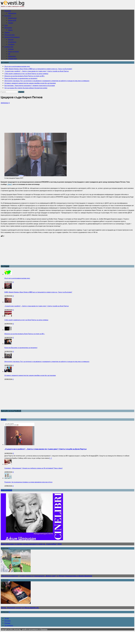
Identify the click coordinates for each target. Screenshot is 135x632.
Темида (7, 32)
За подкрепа (8, 625)
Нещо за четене (13, 51)
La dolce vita (8, 47)
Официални (12, 13)
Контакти (7, 620)
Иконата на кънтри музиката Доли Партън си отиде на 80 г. (24, 334)
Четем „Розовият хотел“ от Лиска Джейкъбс (20, 607)
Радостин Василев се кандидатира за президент (20, 347)
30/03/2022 (4, 103)
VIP (9, 54)
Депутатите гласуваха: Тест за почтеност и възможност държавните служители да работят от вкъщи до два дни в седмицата (46, 361)
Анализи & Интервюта (12, 37)
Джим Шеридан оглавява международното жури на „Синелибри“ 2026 (31, 544)
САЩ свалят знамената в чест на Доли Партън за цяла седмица (26, 320)
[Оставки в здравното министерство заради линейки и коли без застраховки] (8, 371)
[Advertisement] (56, 118)
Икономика (8, 27)
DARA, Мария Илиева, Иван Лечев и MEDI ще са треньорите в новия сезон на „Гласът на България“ (38, 292)
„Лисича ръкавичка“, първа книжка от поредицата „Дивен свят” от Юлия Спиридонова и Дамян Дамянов (46, 575)
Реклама (7, 623)
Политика (7, 11)
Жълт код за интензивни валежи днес (17, 278)
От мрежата (12, 42)
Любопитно (12, 56)
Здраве (10, 23)
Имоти (10, 30)
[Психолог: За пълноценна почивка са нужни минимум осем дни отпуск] (8, 478)
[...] (51, 458)
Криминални (12, 18)
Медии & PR (12, 20)
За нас (6, 618)
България (7, 15)
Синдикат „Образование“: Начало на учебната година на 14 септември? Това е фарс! (33, 468)
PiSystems (43, 629)
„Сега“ (9, 184)
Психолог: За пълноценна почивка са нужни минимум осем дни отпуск (28, 482)
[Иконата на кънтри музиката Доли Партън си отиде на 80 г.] (8, 330)
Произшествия (9, 35)
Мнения (10, 39)
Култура (11, 49)
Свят (6, 25)
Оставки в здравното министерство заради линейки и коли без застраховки (30, 375)
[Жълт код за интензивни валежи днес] (8, 274)
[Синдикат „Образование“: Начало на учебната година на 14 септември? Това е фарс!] (8, 464)
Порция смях (12, 58)
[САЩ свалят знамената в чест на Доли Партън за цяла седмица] (8, 316)
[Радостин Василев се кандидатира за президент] (8, 344)
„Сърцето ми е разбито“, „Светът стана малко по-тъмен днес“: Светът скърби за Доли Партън (36, 306)
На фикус (11, 44)
